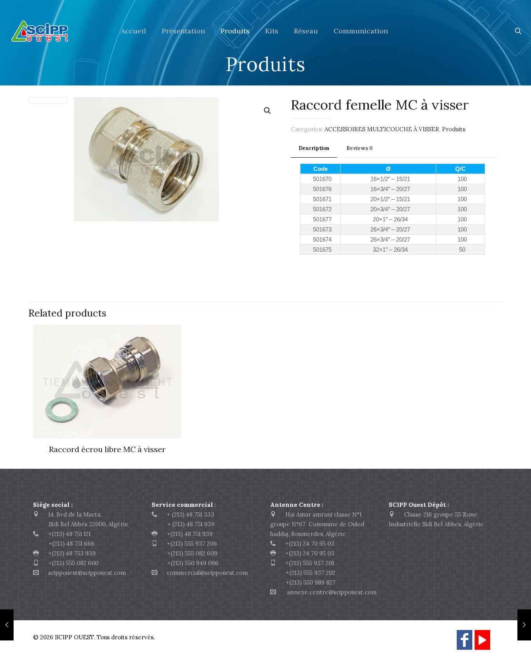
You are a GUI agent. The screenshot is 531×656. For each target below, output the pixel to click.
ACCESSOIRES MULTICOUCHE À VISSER (382, 129)
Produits (453, 129)
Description (314, 148)
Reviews (359, 148)
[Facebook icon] (464, 643)
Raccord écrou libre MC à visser (107, 449)
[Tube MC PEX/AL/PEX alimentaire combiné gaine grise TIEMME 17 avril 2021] (7, 624)
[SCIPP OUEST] (54, 31)
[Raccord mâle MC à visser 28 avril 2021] (524, 624)
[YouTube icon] (482, 643)
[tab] (314, 148)
